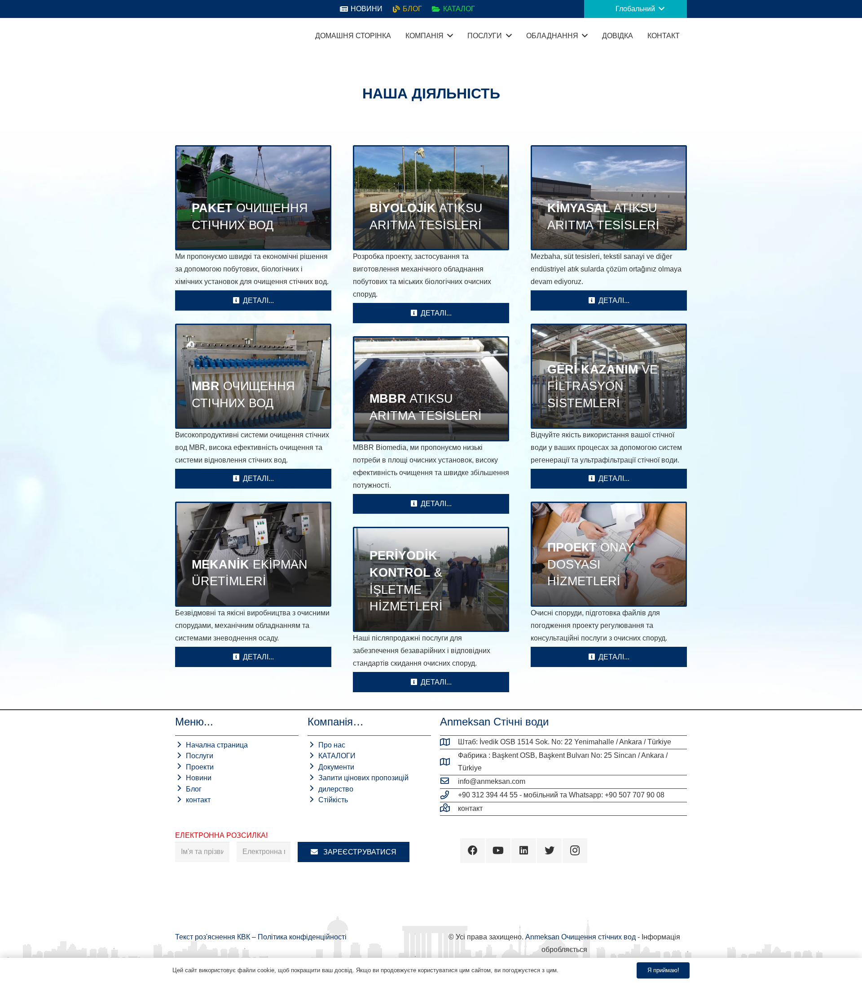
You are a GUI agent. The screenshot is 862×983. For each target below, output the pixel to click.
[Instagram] (575, 850)
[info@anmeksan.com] (449, 781)
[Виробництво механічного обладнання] (253, 554)
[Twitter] (549, 850)
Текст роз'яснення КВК (213, 937)
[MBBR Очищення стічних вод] (431, 389)
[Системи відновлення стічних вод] (609, 376)
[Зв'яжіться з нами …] (449, 808)
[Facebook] (472, 850)
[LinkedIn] (523, 850)
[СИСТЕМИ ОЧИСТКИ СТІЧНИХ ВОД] (253, 198)
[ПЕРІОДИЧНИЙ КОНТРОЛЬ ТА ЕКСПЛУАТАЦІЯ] (431, 579)
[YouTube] (498, 850)
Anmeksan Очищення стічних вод (580, 937)
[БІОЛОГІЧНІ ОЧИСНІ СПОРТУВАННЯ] (431, 198)
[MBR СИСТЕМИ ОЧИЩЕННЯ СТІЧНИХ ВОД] (253, 376)
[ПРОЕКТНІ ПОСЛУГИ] (609, 554)
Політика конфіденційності (302, 937)
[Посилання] (186, 36)
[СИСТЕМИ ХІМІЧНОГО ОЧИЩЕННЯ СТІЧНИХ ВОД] (609, 198)
